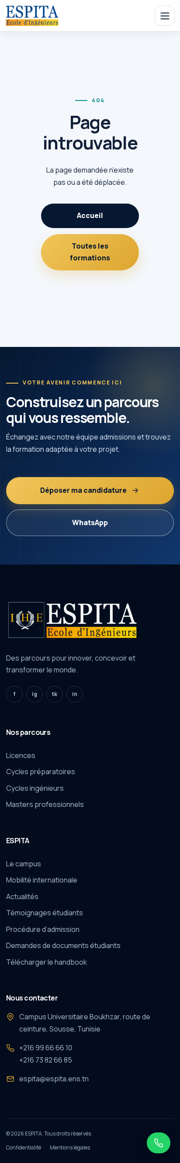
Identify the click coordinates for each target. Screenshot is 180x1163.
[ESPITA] (34, 16)
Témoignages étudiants (44, 912)
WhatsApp (90, 522)
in (74, 694)
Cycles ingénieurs (35, 788)
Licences (20, 755)
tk (54, 694)
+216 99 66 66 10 (45, 1047)
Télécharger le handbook (46, 962)
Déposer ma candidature (83, 490)
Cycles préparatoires (40, 771)
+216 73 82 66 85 (45, 1060)
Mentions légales (70, 1147)
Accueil (90, 215)
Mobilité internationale (41, 880)
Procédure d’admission (43, 929)
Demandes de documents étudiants (63, 945)
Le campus (23, 864)
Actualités (22, 896)
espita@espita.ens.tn (54, 1078)
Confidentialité (23, 1147)
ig (34, 694)
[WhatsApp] (158, 1142)
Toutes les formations (90, 252)
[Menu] (165, 16)
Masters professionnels (45, 804)
